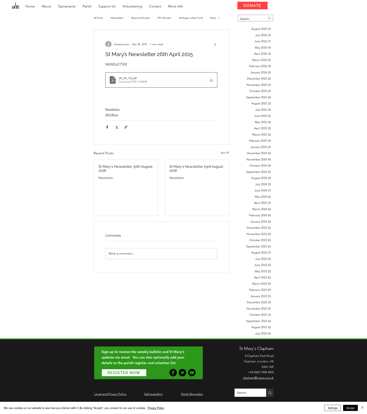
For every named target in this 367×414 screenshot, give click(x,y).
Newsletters (117, 17)
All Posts (98, 17)
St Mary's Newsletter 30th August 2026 (125, 168)
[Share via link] (126, 127)
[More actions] (215, 44)
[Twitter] (182, 372)
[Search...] (270, 393)
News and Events (140, 17)
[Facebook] (173, 372)
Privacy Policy (156, 408)
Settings (333, 408)
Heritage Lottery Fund (191, 17)
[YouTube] (192, 372)
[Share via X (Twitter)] (116, 127)
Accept (350, 408)
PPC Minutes (164, 17)
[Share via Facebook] (107, 127)
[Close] (362, 408)
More (213, 17)
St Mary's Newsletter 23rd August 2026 (196, 168)
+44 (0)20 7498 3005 (261, 372)
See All (225, 152)
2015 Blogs (111, 114)
